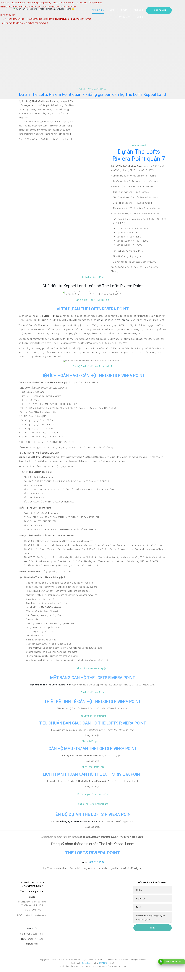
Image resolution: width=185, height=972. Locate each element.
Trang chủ (97, 10)
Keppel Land (86, 963)
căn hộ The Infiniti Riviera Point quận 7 (114, 320)
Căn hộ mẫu (124, 17)
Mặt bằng (138, 10)
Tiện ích (124, 10)
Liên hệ (140, 17)
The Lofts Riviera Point (92, 852)
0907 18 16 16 (104, 963)
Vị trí (112, 10)
